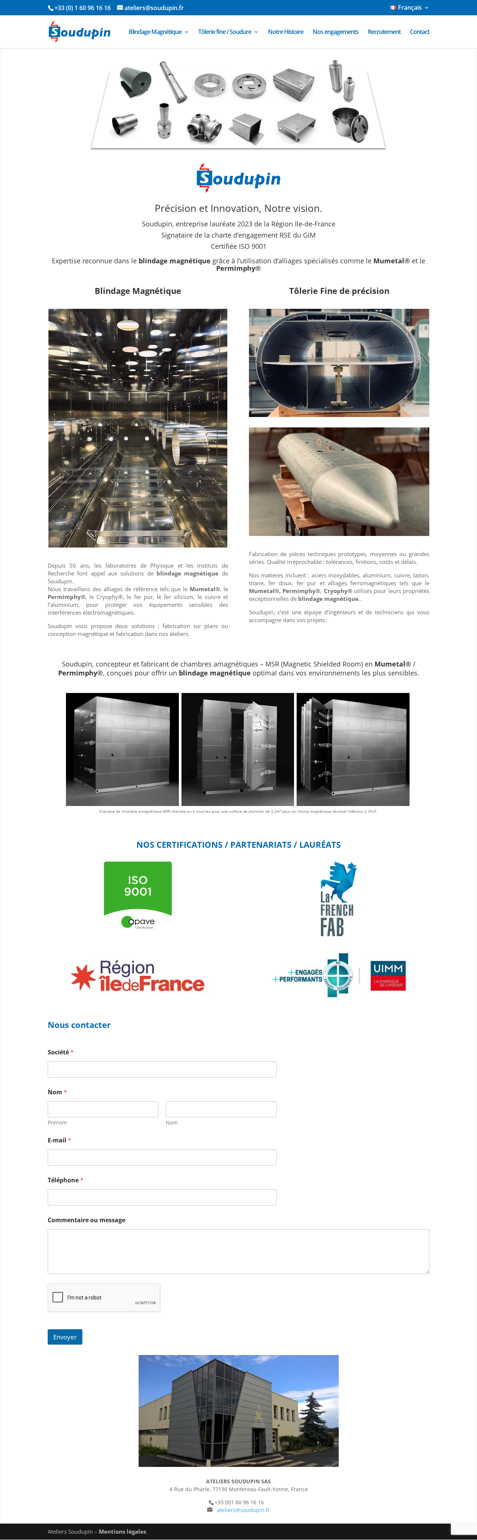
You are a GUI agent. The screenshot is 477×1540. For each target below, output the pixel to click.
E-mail (59, 1140)
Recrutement (384, 32)
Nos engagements (335, 32)
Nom (172, 1122)
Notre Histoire (285, 32)
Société (61, 1052)
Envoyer (65, 1337)
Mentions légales (122, 1531)
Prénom (57, 1122)
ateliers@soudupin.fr (243, 1510)
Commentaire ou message (86, 1220)
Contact (419, 32)
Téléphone (65, 1180)
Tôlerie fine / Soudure (224, 32)
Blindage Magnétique (155, 32)
